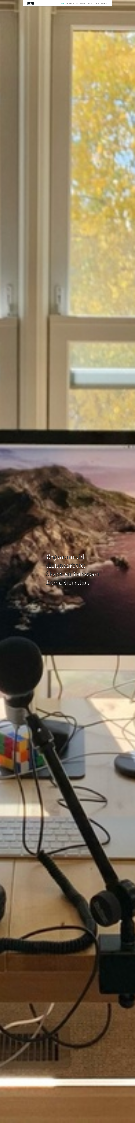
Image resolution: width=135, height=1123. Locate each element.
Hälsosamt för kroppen (93, 3)
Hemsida (62, 3)
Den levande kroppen (81, 3)
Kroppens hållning (70, 3)
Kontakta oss (103, 3)
